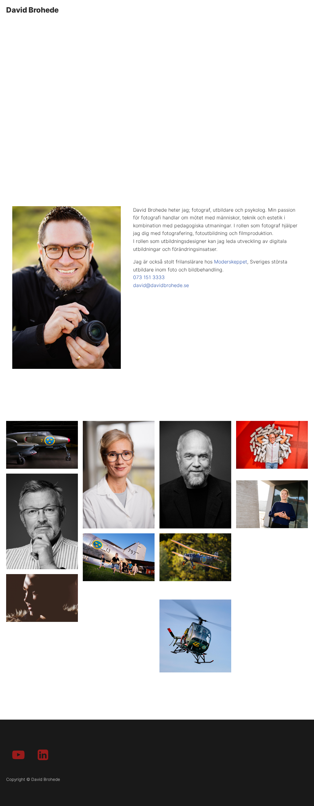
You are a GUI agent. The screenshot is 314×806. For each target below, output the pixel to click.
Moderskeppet (230, 262)
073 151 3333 (149, 277)
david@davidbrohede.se (161, 285)
